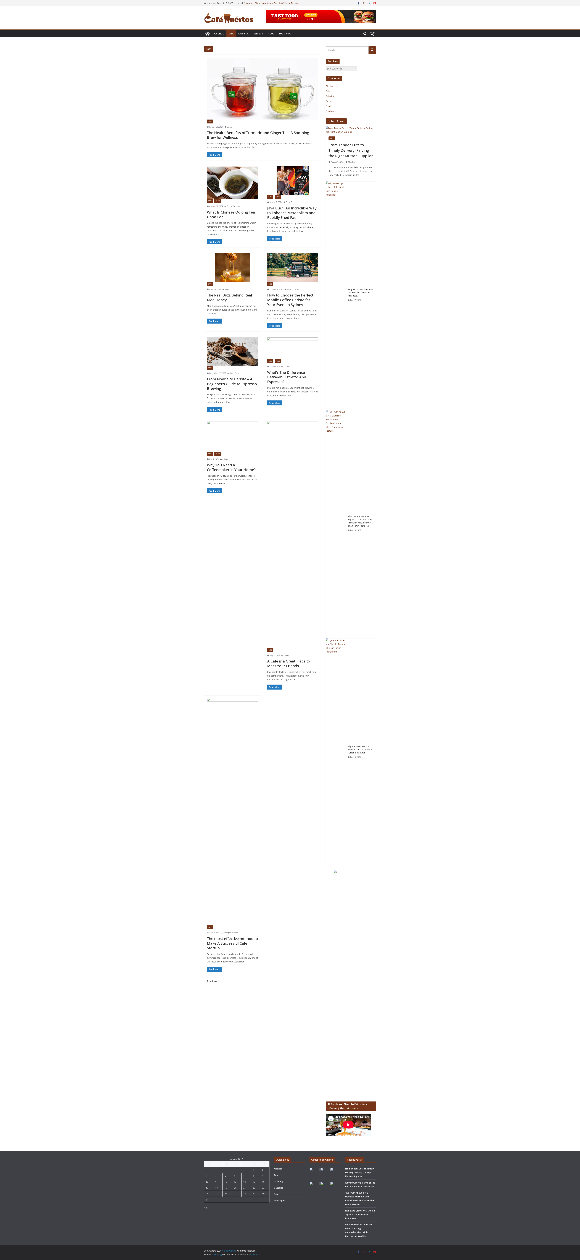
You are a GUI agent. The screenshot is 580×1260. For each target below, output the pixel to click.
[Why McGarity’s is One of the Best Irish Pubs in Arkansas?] (335, 294)
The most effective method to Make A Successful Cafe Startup (232, 943)
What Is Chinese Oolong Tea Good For (231, 214)
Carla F (289, 202)
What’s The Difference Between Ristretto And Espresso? (286, 377)
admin (229, 127)
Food (271, 33)
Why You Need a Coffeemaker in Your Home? (231, 467)
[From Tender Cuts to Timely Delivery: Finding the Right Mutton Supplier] (351, 130)
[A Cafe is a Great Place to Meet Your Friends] (292, 534)
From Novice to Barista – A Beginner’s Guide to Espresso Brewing (232, 383)
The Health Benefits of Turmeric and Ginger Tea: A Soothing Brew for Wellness (258, 135)
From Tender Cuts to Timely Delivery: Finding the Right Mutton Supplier (351, 150)
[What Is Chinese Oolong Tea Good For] (232, 182)
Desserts (258, 33)
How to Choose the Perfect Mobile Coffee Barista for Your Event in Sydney (290, 300)
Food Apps (285, 33)
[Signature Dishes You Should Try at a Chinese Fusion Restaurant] (335, 751)
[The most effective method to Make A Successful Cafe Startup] (232, 812)
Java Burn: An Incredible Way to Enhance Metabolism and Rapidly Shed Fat (291, 213)
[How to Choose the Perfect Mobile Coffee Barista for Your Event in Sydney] (292, 267)
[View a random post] (372, 33)
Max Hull (352, 162)
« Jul (206, 1207)
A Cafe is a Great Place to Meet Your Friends (288, 663)
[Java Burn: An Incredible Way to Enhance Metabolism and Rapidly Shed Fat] (292, 180)
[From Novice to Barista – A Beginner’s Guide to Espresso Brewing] (232, 351)
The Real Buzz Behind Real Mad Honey (229, 297)
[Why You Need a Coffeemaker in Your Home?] (232, 436)
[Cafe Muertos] (207, 33)
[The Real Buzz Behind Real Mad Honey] (232, 267)
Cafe (231, 33)
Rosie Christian (293, 289)
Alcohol (219, 33)
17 (207, 1187)
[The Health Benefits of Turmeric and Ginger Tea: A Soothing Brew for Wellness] (262, 89)
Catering (243, 33)
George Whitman (234, 206)
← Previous (210, 981)
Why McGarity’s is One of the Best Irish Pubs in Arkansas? (360, 292)
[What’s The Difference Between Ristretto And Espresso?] (292, 348)
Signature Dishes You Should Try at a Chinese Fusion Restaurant (360, 749)
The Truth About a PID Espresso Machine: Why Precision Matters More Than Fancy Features (272, 5)
